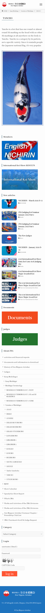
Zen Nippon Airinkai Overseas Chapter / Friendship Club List (20, 514)
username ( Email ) (9, 546)
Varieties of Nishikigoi (13, 405)
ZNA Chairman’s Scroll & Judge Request (20, 520)
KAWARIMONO (12, 436)
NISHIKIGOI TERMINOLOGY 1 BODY (20, 390)
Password (6, 553)
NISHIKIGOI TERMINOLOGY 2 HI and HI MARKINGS (21, 395)
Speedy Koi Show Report (14, 493)
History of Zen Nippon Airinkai (17, 367)
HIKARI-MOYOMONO (14, 423)
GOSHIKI (9, 418)
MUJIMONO (11, 457)
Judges (7, 372)
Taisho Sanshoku (12, 471)
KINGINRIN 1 (11, 440)
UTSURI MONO (12, 479)
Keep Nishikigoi (11, 376)
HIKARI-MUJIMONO (14, 427)
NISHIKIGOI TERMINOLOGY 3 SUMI (20, 401)
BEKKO (9, 414)
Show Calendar (10, 489)
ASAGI (8, 409)
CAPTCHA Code (8, 565)
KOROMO (10, 453)
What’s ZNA (9, 498)
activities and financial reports (16, 357)
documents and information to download (21, 362)
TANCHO (9, 475)
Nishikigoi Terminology (13, 386)
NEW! (6, 484)
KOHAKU (9, 449)
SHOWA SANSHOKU (14, 462)
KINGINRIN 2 (11, 444)
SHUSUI (9, 466)
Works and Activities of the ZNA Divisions (21, 503)
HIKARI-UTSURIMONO (15, 431)
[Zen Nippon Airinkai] (14, 4)
